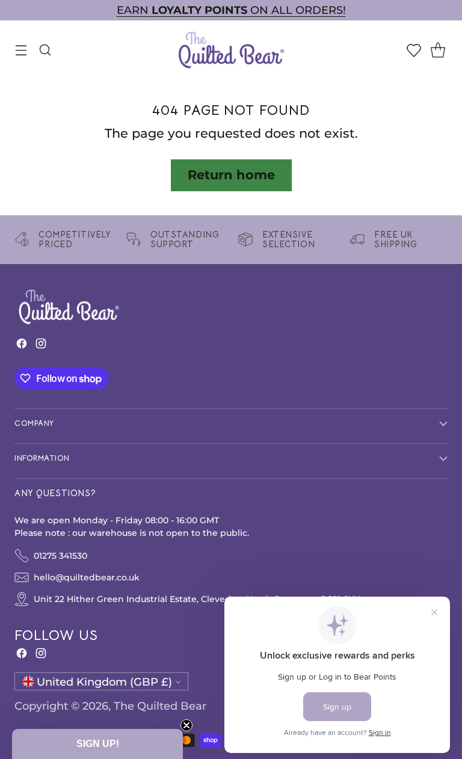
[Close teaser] (186, 725)
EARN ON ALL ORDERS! (231, 10)
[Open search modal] (44, 49)
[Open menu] (20, 49)
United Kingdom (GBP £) (104, 682)
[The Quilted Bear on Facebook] (21, 345)
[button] (97, 744)
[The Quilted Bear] (231, 49)
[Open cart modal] (437, 49)
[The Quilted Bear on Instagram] (41, 345)
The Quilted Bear (160, 706)
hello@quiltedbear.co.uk (87, 577)
